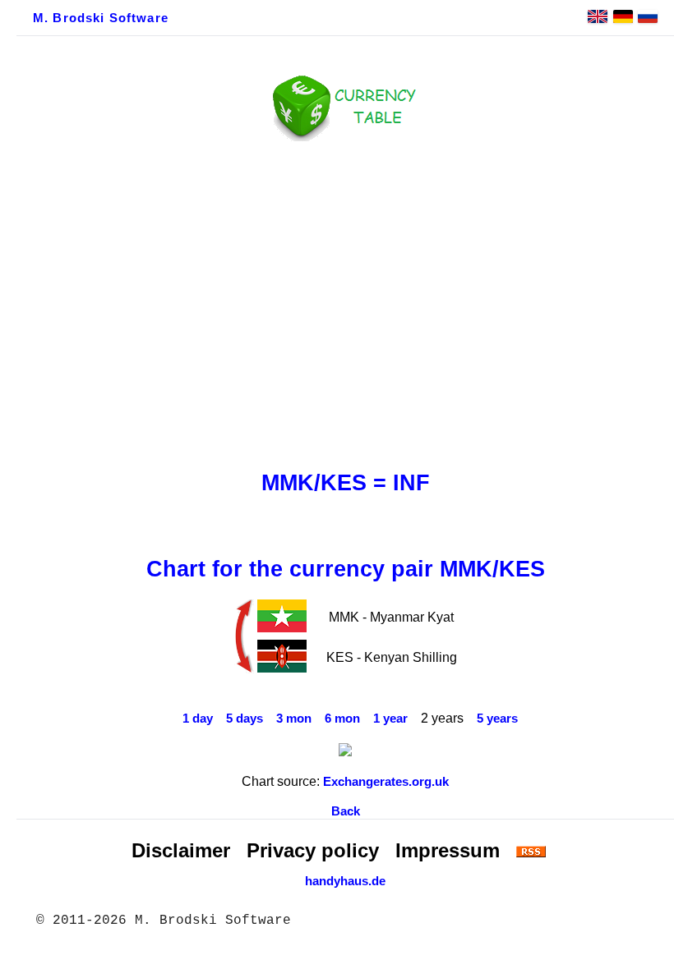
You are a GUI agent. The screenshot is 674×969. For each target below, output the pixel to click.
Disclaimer (181, 850)
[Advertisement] (345, 301)
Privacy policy (313, 850)
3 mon (294, 718)
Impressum (447, 850)
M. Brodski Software (100, 18)
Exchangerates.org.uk (386, 781)
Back (345, 811)
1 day (197, 718)
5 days (244, 718)
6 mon (342, 718)
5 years (497, 718)
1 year (390, 718)
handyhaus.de (345, 881)
